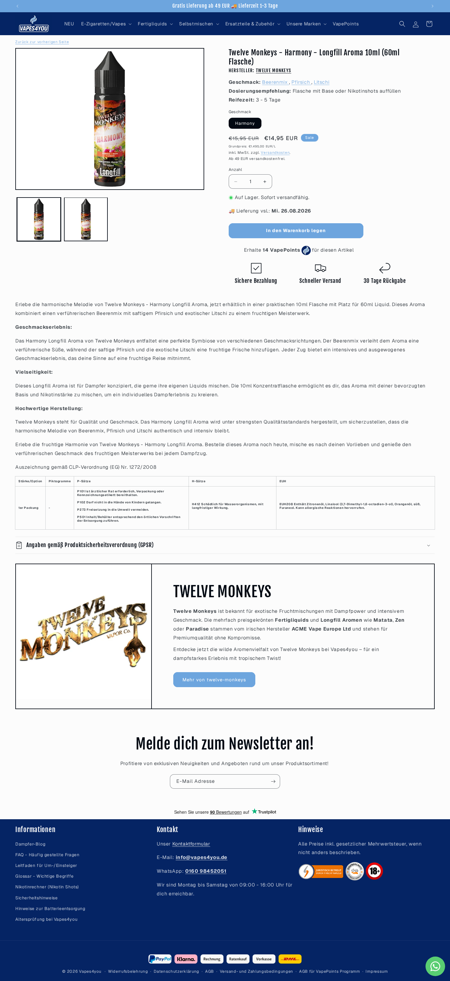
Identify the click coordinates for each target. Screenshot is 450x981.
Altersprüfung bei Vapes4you (46, 919)
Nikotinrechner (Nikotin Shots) (47, 887)
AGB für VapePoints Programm (329, 971)
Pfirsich (301, 82)
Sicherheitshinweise (36, 898)
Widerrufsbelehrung (128, 971)
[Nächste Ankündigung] (432, 6)
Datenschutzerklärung (176, 971)
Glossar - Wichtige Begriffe (44, 876)
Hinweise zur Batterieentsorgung (50, 908)
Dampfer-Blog (30, 844)
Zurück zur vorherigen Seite (42, 41)
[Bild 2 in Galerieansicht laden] (86, 219)
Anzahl (235, 169)
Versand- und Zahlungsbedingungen (256, 971)
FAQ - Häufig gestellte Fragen (47, 854)
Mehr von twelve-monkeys (214, 680)
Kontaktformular (191, 844)
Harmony (245, 123)
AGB (209, 971)
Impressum (377, 971)
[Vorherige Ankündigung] (17, 6)
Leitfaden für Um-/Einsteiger (46, 865)
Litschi (321, 82)
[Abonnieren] (273, 781)
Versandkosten (275, 152)
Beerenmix (275, 82)
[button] (105, 24)
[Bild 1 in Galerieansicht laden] (39, 219)
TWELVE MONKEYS (273, 70)
